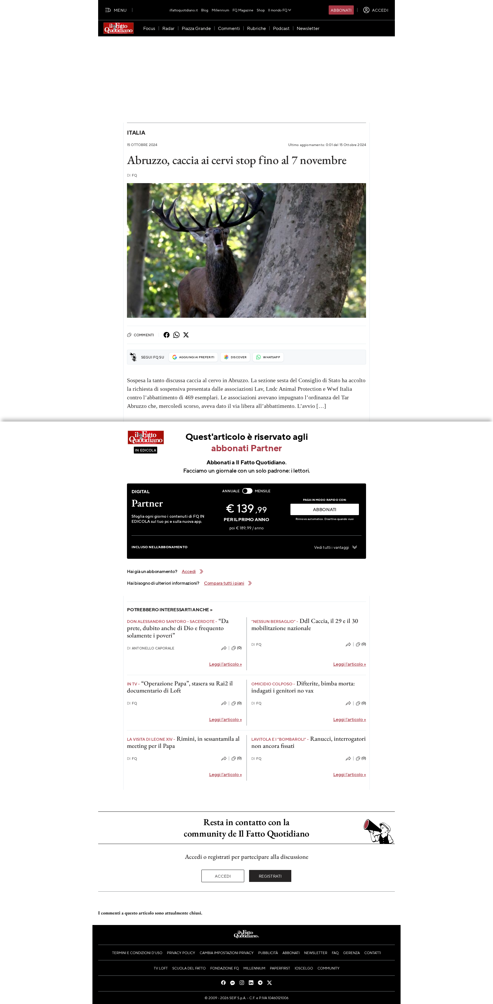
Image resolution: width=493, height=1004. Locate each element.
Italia (136, 132)
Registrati (270, 875)
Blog (204, 10)
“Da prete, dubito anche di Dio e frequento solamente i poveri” (178, 628)
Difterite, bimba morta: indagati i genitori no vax (303, 687)
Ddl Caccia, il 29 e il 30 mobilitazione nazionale (304, 624)
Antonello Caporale (150, 648)
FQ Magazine (243, 10)
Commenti (144, 335)
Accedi (223, 875)
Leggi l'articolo (225, 664)
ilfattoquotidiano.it (183, 10)
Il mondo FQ (277, 10)
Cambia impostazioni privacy (227, 952)
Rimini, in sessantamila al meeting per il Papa (183, 742)
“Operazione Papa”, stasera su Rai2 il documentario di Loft (180, 687)
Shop (261, 10)
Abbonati (341, 10)
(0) (239, 648)
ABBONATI (324, 509)
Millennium (220, 10)
